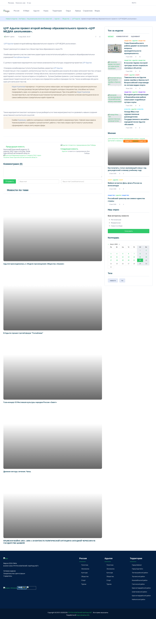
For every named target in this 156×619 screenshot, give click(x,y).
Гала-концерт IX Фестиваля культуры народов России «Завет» (30, 402)
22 (140, 260)
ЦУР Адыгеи (76, 19)
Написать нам (20, 3)
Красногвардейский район (141, 588)
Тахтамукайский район (140, 573)
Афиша (78, 11)
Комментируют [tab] (122, 36)
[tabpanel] (128, 84)
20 (128, 260)
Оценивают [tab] (135, 36)
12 (123, 257)
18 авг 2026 (129, 88)
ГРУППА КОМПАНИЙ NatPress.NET (80, 612)
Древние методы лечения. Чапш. (17, 471)
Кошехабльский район (139, 580)
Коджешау (22, 120)
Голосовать (129, 231)
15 (140, 257)
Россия (16, 11)
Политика (84, 565)
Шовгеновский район (139, 592)
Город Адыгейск (137, 569)
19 (123, 260)
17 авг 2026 (129, 57)
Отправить (10, 181)
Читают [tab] (111, 36)
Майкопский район (138, 599)
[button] (152, 11)
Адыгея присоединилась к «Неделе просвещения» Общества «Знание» (34, 264)
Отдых (68, 11)
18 (117, 260)
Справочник (88, 11)
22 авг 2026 (112, 173)
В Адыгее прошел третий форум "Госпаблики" (23, 333)
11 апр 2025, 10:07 (24, 37)
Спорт (83, 580)
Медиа (97, 11)
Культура (84, 573)
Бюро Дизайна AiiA (82, 615)
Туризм (83, 584)
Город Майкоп (137, 565)
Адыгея (36, 11)
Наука (46, 11)
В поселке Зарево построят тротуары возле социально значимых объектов (136, 65)
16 (146, 257)
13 (128, 257)
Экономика (85, 569)
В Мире (26, 11)
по (122, 280)
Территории (57, 11)
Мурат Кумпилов (18, 86)
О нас (29, 3)
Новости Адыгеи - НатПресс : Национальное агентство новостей (29, 19)
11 (117, 257)
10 (111, 257)
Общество (65, 19)
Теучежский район (138, 576)
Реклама (11, 3)
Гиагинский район (138, 584)
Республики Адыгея (21, 57)
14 (134, 257)
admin (12, 37)
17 (111, 260)
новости (113, 280)
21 (134, 260)
